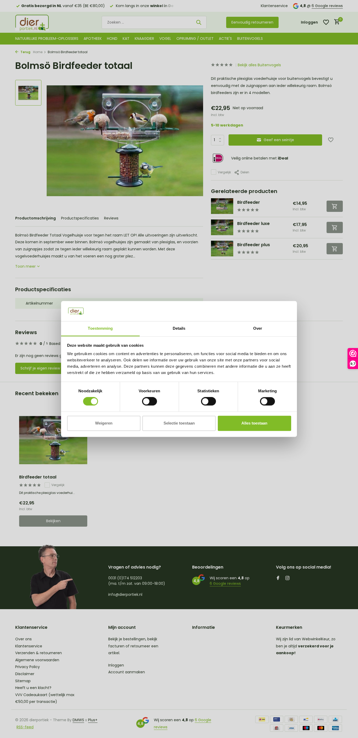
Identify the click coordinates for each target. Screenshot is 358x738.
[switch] (149, 401)
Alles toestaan (254, 423)
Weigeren (103, 423)
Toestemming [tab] (100, 328)
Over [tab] (257, 328)
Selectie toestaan (179, 423)
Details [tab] (179, 328)
